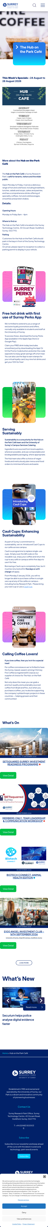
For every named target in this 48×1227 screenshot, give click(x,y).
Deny (24, 1212)
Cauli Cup (28, 586)
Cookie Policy (16, 1224)
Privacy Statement (28, 1224)
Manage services (23, 1200)
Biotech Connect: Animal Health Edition (24, 876)
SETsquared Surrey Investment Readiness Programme (24, 763)
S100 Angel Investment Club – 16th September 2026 (24, 933)
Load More (24, 963)
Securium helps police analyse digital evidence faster (18, 1020)
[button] (44, 1176)
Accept (24, 1206)
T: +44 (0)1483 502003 (24, 1125)
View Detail (8, 775)
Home (5, 1053)
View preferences (24, 1219)
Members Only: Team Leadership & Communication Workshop (24, 819)
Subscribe (24, 1156)
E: (24, 1128)
